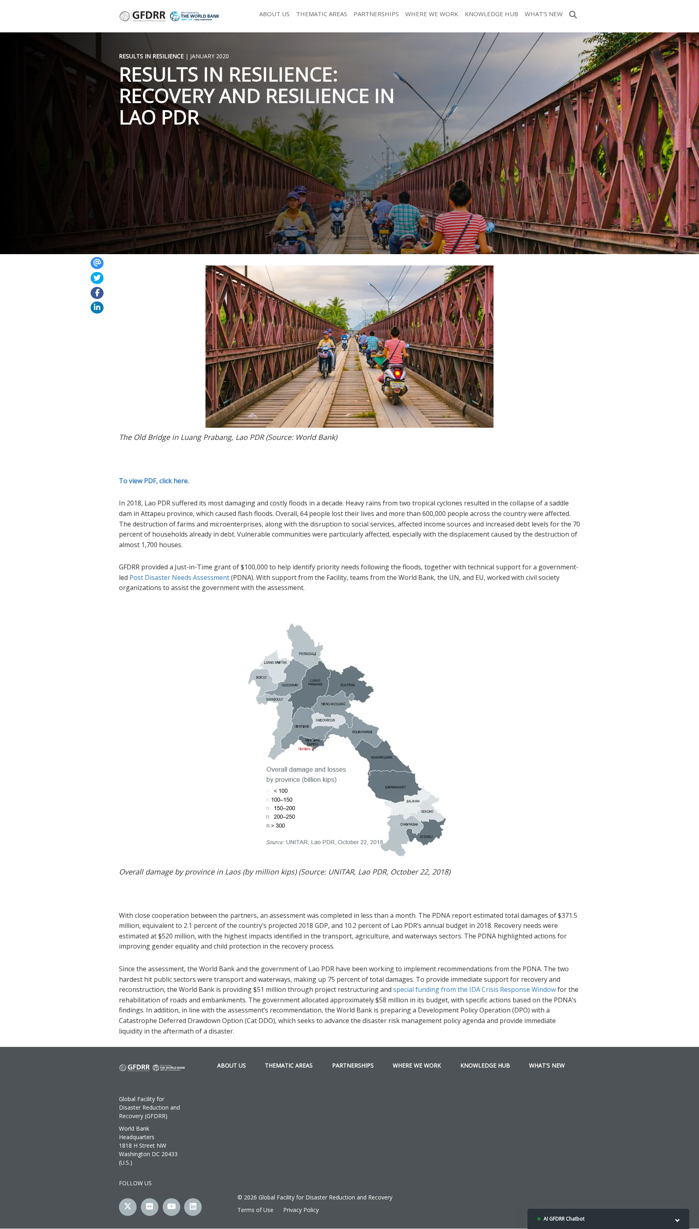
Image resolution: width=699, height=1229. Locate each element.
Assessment (212, 577)
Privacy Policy (301, 1210)
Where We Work (431, 14)
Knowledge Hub (491, 14)
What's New (544, 14)
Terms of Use (255, 1210)
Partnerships (376, 14)
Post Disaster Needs (160, 577)
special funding (416, 989)
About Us (274, 14)
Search (573, 13)
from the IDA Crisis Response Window (499, 989)
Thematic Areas (321, 14)
